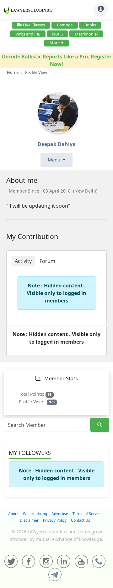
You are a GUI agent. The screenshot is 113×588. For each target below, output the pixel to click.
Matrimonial (86, 34)
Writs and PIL (27, 34)
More (55, 43)
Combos (65, 25)
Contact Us (80, 520)
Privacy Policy (55, 520)
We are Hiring (35, 513)
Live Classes (34, 25)
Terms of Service (87, 513)
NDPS (57, 34)
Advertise (59, 513)
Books (90, 25)
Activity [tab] (23, 261)
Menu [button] (55, 159)
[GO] (99, 425)
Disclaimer (29, 520)
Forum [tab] (47, 261)
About (13, 513)
